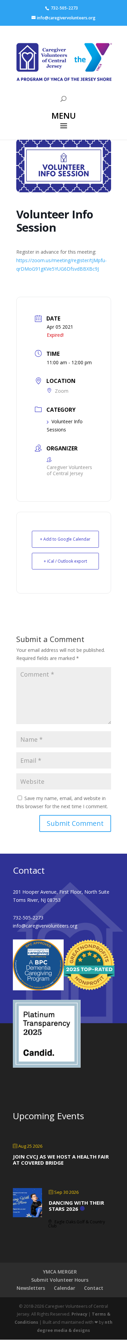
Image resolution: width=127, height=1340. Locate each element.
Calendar (64, 1288)
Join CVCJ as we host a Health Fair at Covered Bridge (61, 1159)
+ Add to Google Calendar (65, 539)
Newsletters (31, 1288)
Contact (93, 1288)
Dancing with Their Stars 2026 (76, 1205)
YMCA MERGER (60, 1271)
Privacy (79, 1314)
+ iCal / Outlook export (65, 561)
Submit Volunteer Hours (59, 1280)
